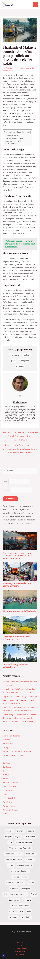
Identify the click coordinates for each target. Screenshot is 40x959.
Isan (4, 759)
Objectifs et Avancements (14, 138)
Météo (31, 882)
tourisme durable (16, 911)
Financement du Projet (13, 141)
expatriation (26, 917)
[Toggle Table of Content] (27, 132)
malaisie (27, 355)
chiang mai (25, 888)
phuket (11, 865)
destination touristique (15, 882)
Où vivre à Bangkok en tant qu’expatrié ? (15, 665)
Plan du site (20, 951)
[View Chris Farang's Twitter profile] (20, 396)
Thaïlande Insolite (10, 786)
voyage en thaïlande (24, 842)
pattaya (31, 831)
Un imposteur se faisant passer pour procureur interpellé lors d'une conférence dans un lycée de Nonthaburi (20, 445)
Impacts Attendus (11, 144)
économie (14, 888)
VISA (10, 842)
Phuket (5, 779)
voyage (18, 836)
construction (15, 355)
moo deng (27, 900)
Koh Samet (7, 763)
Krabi (5, 771)
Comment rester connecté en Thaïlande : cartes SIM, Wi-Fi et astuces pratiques (17, 555)
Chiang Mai (7, 747)
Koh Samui (7, 767)
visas (29, 911)
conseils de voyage (20, 877)
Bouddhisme (8, 743)
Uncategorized (9, 790)
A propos (20, 954)
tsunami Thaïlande (24, 865)
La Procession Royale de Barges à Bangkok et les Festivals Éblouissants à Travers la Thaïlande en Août (20, 433)
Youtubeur (7, 814)
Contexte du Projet (11, 136)
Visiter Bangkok (9, 798)
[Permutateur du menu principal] (35, 4)
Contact (20, 945)
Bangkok (8, 836)
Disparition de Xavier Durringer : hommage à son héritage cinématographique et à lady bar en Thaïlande (20, 700)
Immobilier (29, 859)
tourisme (20, 831)
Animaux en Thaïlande (14, 854)
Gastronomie (30, 836)
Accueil (20, 942)
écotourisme (14, 900)
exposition (13, 917)
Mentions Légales (20, 948)
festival (34, 894)
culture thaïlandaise (14, 859)
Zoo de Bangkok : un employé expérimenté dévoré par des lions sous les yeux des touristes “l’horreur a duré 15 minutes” (20, 718)
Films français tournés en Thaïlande (17, 751)
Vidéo (5, 794)
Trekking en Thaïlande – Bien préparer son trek (16, 637)
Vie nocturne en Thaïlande (20, 848)
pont (13, 361)
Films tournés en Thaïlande (13, 755)
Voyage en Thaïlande (11, 810)
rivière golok (24, 361)
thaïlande (20, 366)
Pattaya (6, 775)
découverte (30, 854)
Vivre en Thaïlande (10, 806)
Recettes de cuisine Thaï (12, 782)
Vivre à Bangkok (9, 802)
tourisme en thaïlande (20, 905)
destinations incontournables (15, 894)
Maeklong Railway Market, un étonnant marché (17, 584)
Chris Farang (20, 402)
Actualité (6, 740)
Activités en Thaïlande (11, 736)
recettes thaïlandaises (20, 871)
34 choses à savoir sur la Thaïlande (19, 611)
